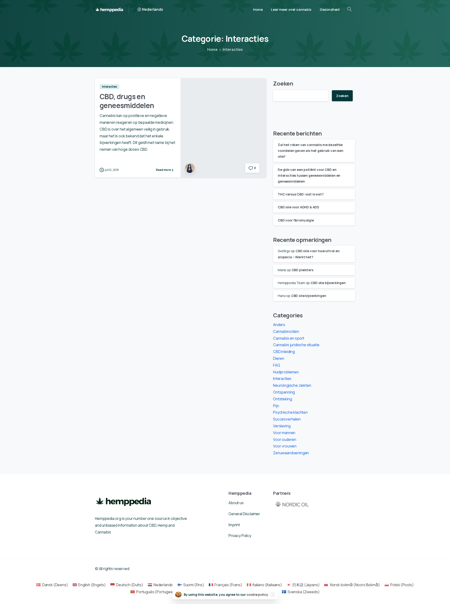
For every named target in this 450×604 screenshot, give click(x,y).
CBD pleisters (302, 270)
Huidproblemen (286, 372)
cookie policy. (258, 594)
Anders (279, 324)
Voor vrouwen (284, 446)
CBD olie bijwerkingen (328, 283)
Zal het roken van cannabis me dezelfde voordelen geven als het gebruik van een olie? (310, 151)
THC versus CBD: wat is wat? (301, 194)
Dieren (278, 358)
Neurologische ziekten (292, 385)
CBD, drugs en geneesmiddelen (127, 101)
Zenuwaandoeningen (291, 452)
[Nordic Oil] (292, 503)
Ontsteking (282, 398)
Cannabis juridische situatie (296, 344)
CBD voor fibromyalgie (296, 220)
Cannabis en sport (288, 338)
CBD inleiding (284, 351)
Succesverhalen (287, 419)
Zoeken (283, 83)
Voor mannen (284, 432)
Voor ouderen (284, 439)
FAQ (276, 365)
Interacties (233, 49)
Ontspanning (284, 392)
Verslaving (281, 425)
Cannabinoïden (286, 331)
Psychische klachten (290, 412)
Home (212, 49)
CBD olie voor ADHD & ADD (298, 207)
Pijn (276, 405)
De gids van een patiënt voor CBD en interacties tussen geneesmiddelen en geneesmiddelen (309, 175)
